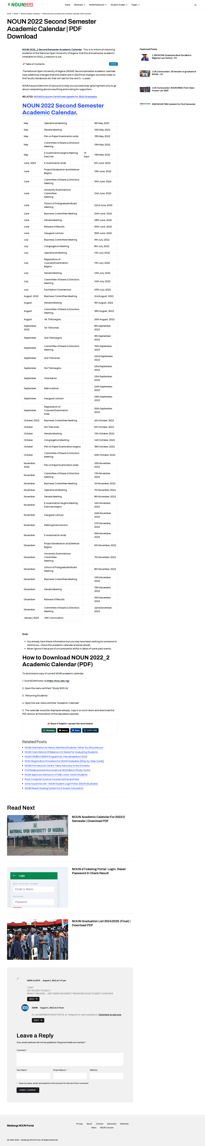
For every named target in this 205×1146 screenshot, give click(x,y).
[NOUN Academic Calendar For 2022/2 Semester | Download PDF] (37, 835)
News (93, 1127)
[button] (195, 4)
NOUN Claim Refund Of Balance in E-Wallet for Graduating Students (61, 752)
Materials (124, 1123)
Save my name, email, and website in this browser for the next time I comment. (54, 1083)
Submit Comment (27, 1090)
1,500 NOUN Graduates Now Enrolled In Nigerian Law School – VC (171, 56)
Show (113, 64)
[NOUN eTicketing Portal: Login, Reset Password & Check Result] (37, 887)
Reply (31, 999)
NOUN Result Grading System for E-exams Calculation (54, 788)
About (89, 1123)
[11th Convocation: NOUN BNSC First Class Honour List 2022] (145, 92)
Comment (22, 1050)
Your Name (22, 1070)
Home (9, 14)
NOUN (16, 14)
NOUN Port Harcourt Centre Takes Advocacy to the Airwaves (57, 765)
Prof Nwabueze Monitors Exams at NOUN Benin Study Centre (57, 770)
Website (93, 1070)
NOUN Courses (107, 1127)
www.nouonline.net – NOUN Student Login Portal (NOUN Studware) (61, 783)
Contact (99, 1123)
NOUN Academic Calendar (30, 14)
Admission (111, 1123)
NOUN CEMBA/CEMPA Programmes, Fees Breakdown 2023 (56, 756)
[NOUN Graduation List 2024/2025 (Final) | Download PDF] (37, 939)
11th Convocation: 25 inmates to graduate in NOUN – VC (174, 73)
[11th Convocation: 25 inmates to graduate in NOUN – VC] (145, 75)
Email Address (60, 1070)
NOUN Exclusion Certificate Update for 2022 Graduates (65, 96)
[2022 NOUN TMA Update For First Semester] (145, 108)
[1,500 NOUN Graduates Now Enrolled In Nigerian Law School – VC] (145, 59)
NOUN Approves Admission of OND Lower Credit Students (56, 774)
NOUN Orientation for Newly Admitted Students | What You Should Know (64, 747)
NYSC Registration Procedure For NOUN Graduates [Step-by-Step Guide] (64, 761)
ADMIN (35, 1008)
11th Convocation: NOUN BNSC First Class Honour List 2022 (173, 89)
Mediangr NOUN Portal (20, 1125)
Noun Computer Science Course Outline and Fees (52, 779)
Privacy (79, 1123)
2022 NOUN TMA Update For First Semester (174, 104)
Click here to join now (110, 1014)
